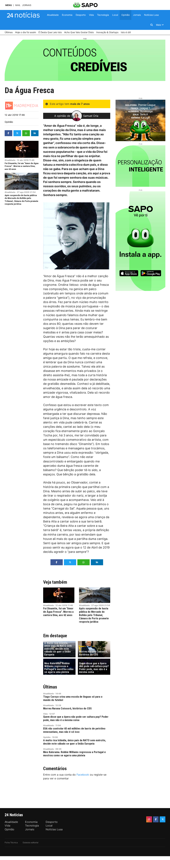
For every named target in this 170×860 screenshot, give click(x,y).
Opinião (9, 121)
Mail (17, 5)
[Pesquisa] (151, 25)
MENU (8, 5)
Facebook (83, 774)
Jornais (26, 5)
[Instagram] (149, 819)
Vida (45, 714)
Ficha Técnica (11, 842)
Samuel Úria (90, 115)
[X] (162, 819)
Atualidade (10, 160)
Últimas (50, 687)
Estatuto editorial (30, 842)
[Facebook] (156, 819)
